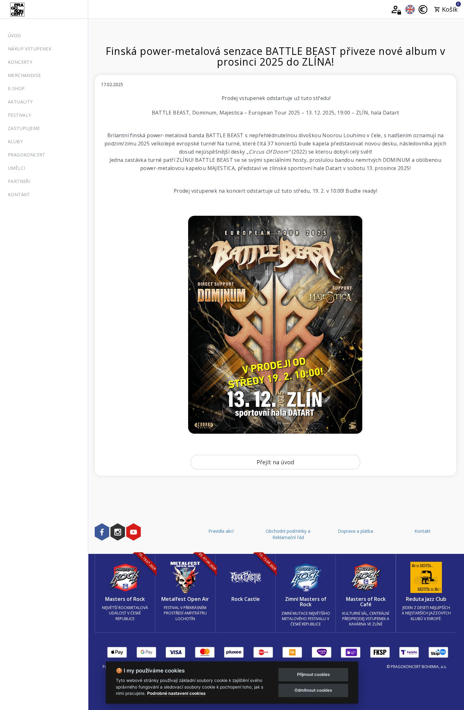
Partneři (19, 181)
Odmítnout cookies (313, 690)
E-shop (16, 88)
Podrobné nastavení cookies (176, 693)
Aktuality (20, 102)
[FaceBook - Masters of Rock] (102, 532)
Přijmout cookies (313, 674)
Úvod (14, 35)
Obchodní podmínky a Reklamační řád (288, 534)
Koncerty (20, 62)
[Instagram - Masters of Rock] (117, 532)
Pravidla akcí (221, 531)
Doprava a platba (355, 531)
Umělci (16, 168)
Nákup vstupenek (29, 49)
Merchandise (24, 75)
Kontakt (19, 194)
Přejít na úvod (275, 462)
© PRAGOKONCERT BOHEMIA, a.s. (417, 666)
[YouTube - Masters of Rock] (133, 532)
